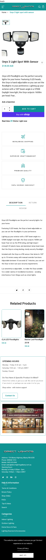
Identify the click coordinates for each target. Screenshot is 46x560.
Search (4, 507)
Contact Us (10, 396)
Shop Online (6, 496)
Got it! (23, 555)
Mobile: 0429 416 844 (9, 462)
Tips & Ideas (6, 504)
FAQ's (4, 500)
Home (4, 12)
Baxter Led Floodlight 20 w (34, 341)
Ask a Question (8, 102)
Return (33, 203)
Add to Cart (29, 109)
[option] (6, 22)
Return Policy (6, 492)
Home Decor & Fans (9, 527)
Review (23, 208)
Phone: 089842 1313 (9, 460)
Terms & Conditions (9, 488)
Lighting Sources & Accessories (13, 531)
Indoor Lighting (7, 519)
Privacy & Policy (23, 548)
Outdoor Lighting (8, 523)
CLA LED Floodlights (10, 339)
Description (16, 203)
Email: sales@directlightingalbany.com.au (16, 465)
